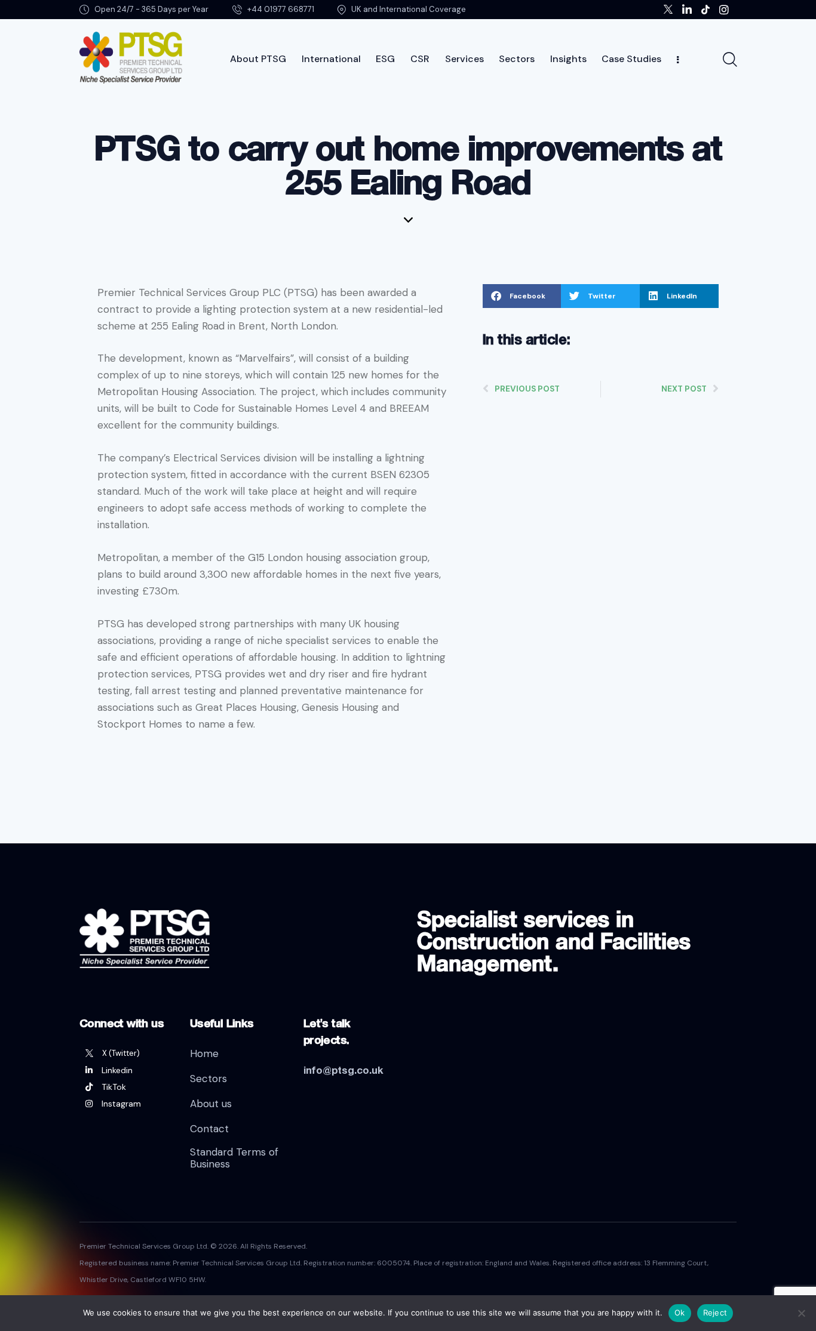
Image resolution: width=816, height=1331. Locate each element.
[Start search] (729, 59)
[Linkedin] (125, 1070)
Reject (715, 1312)
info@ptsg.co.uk (343, 1070)
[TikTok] (125, 1087)
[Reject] (801, 1313)
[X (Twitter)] (125, 1053)
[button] (522, 296)
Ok (679, 1312)
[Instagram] (125, 1103)
